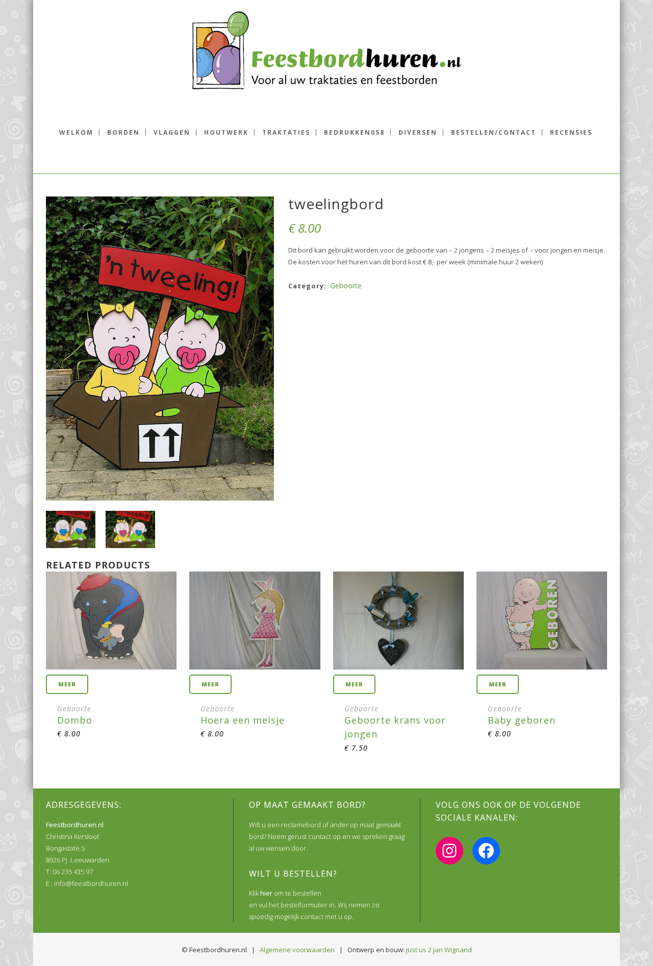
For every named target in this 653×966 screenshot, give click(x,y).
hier (266, 893)
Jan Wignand (452, 949)
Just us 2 (419, 949)
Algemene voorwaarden (297, 949)
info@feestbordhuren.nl (91, 883)
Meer (67, 684)
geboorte (346, 285)
